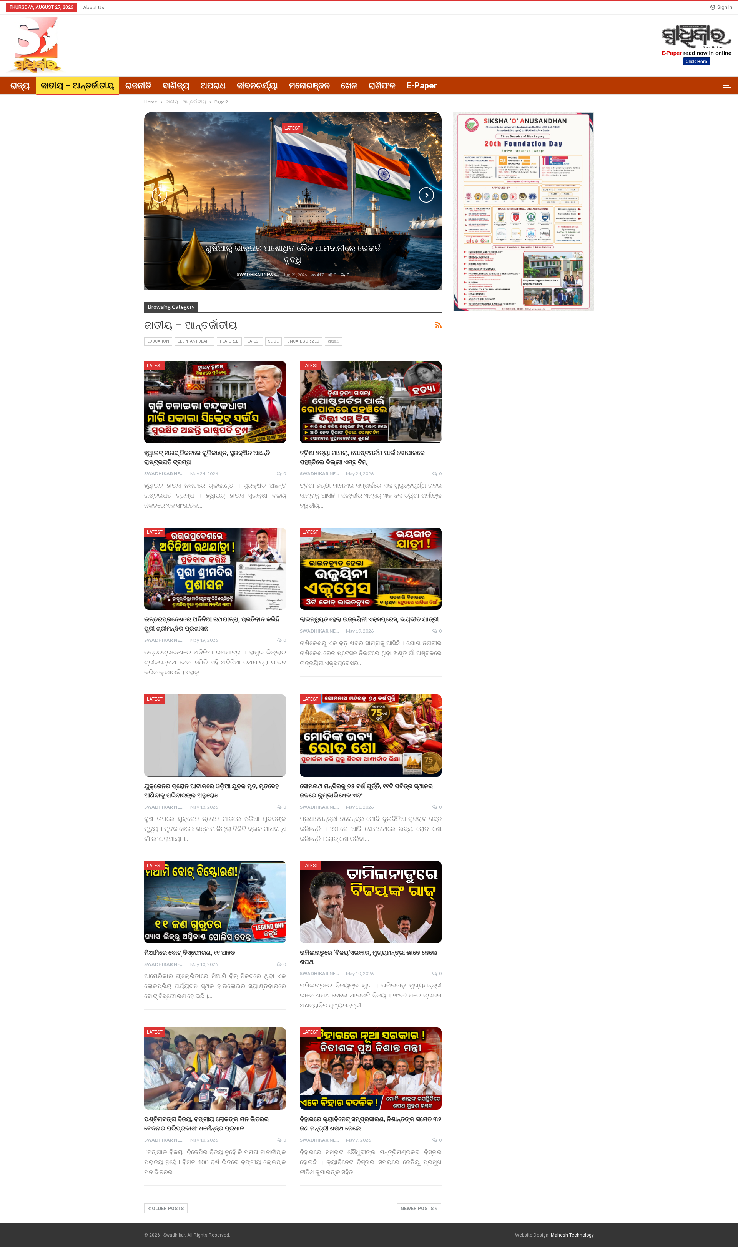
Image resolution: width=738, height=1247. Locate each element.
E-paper (422, 85)
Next (426, 195)
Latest (253, 341)
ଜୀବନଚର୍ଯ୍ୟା (257, 85)
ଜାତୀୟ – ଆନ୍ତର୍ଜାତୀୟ (77, 85)
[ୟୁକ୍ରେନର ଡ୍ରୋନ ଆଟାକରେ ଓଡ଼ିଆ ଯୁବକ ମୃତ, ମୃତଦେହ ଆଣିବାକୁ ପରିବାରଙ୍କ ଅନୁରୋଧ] (215, 735)
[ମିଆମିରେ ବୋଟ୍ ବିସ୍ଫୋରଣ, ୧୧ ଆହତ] (215, 902)
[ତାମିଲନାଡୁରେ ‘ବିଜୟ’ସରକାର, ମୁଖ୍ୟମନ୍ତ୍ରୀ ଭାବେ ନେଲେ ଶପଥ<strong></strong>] (371, 902)
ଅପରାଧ (213, 85)
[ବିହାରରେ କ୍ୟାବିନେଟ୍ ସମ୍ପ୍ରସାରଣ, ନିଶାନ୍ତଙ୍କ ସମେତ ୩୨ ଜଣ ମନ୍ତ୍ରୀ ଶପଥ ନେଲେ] (371, 1068)
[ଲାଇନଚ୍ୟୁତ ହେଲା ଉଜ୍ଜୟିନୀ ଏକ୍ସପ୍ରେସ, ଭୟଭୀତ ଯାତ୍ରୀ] (371, 569)
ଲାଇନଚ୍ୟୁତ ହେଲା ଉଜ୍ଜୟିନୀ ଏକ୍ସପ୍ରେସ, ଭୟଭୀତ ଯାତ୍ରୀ (369, 619)
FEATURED (229, 341)
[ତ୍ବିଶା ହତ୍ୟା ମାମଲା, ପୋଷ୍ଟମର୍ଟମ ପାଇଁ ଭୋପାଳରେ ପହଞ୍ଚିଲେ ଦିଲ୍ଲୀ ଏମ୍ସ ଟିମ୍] (371, 402)
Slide (273, 341)
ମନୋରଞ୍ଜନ (309, 85)
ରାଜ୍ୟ (20, 85)
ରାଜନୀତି (138, 85)
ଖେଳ (349, 85)
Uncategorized (303, 341)
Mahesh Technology (572, 1235)
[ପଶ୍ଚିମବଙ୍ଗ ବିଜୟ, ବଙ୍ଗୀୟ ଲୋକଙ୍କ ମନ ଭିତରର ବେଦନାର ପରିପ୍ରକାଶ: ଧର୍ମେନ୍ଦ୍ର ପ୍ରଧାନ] (215, 1068)
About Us (93, 7)
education (158, 341)
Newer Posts (418, 1208)
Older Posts (167, 1208)
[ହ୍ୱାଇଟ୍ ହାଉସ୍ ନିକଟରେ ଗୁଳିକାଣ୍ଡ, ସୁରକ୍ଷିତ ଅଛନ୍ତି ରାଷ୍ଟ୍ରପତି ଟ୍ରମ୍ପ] (215, 402)
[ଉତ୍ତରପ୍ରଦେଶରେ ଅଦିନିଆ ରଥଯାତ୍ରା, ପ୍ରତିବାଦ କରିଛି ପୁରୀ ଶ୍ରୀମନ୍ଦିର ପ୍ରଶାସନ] (215, 569)
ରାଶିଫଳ (382, 85)
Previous (159, 195)
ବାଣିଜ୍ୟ (176, 85)
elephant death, (194, 341)
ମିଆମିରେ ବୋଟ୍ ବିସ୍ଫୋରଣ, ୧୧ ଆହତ (189, 952)
